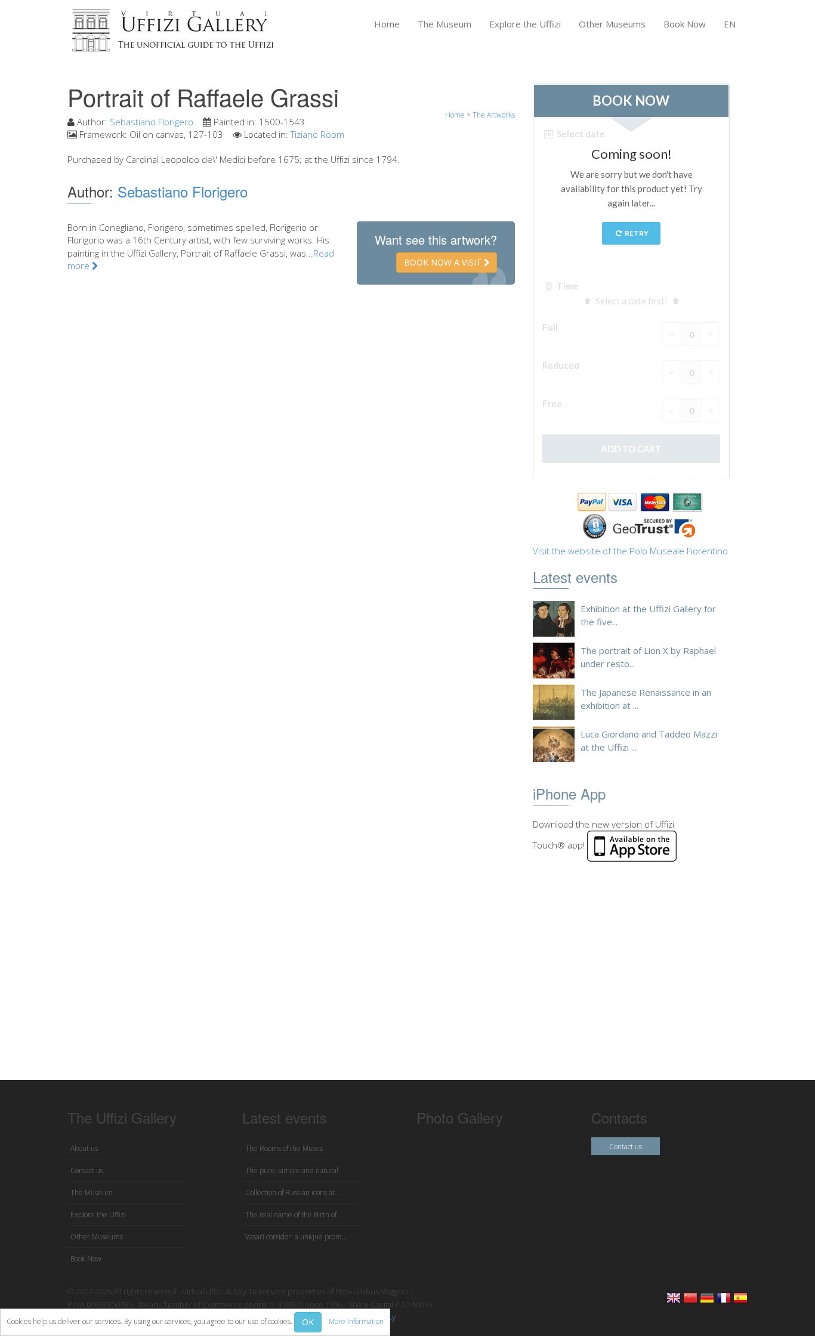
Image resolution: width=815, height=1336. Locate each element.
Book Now (684, 24)
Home (387, 24)
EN (730, 24)
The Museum (444, 24)
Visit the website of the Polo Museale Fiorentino (630, 551)
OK (308, 1322)
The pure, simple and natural (291, 1170)
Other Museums (612, 24)
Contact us (86, 1170)
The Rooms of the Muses (284, 1148)
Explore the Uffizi (525, 24)
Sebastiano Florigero (151, 122)
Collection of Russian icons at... (292, 1192)
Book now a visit (444, 262)
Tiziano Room (317, 134)
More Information (356, 1321)
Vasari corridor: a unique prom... (296, 1237)
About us (84, 1148)
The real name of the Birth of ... (294, 1215)
